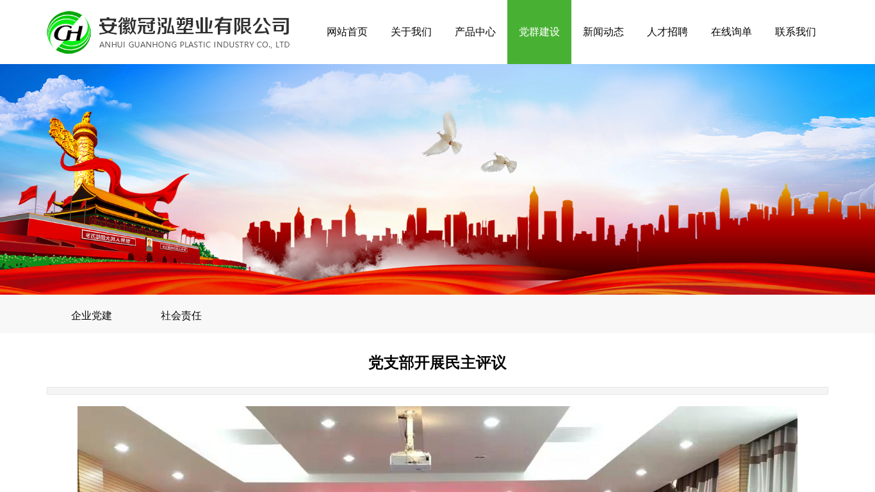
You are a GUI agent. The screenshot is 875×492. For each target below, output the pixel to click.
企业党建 (91, 315)
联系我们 (795, 31)
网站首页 (347, 31)
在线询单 (731, 31)
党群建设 (539, 31)
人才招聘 (667, 31)
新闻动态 (603, 31)
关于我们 (411, 31)
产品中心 (475, 31)
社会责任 (181, 315)
